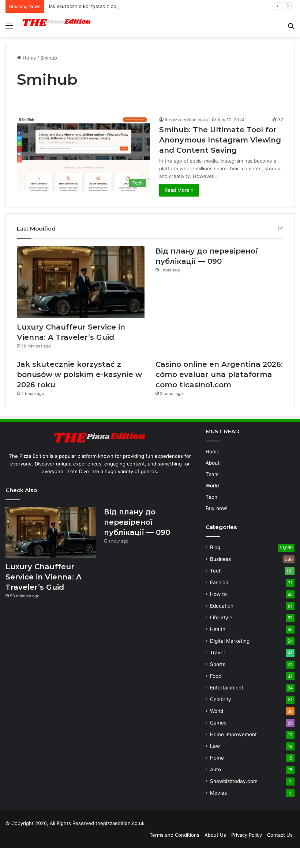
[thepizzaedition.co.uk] (56, 25)
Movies (218, 793)
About (213, 463)
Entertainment (226, 688)
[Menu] (9, 28)
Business (220, 559)
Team (212, 474)
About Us (215, 835)
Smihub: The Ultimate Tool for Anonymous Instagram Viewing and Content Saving (220, 140)
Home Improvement (233, 734)
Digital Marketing (230, 641)
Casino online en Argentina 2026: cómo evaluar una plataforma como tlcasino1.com (219, 374)
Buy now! (217, 508)
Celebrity (220, 699)
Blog (215, 547)
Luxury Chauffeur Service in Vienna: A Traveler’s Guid (43, 577)
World (212, 485)
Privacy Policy (246, 835)
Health (217, 629)
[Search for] (291, 28)
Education (221, 606)
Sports (217, 664)
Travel (217, 652)
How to (218, 594)
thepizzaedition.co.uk (187, 119)
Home (28, 58)
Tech (211, 497)
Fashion (219, 582)
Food (215, 676)
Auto (215, 769)
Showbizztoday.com (234, 781)
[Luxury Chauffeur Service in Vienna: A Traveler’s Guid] (81, 282)
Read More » (179, 190)
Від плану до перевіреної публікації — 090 (137, 522)
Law (215, 746)
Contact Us (280, 835)
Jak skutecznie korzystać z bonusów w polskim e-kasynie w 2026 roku (129, 6)
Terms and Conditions (174, 835)
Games (218, 723)
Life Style (221, 617)
